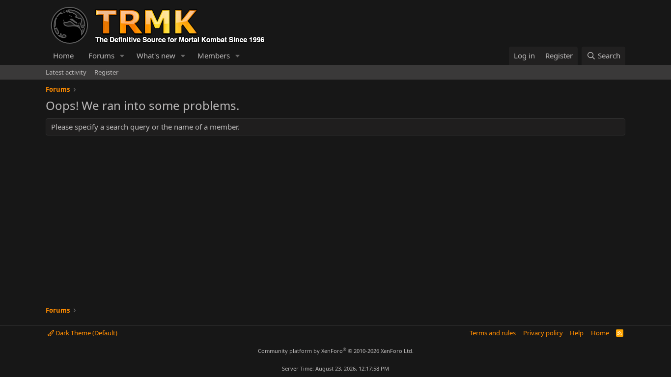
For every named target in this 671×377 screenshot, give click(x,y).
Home (63, 55)
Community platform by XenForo (336, 350)
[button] (122, 56)
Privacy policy (543, 332)
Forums (101, 55)
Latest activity (66, 72)
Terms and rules (493, 332)
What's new (156, 55)
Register (106, 72)
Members (213, 55)
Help (577, 332)
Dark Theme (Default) (85, 332)
